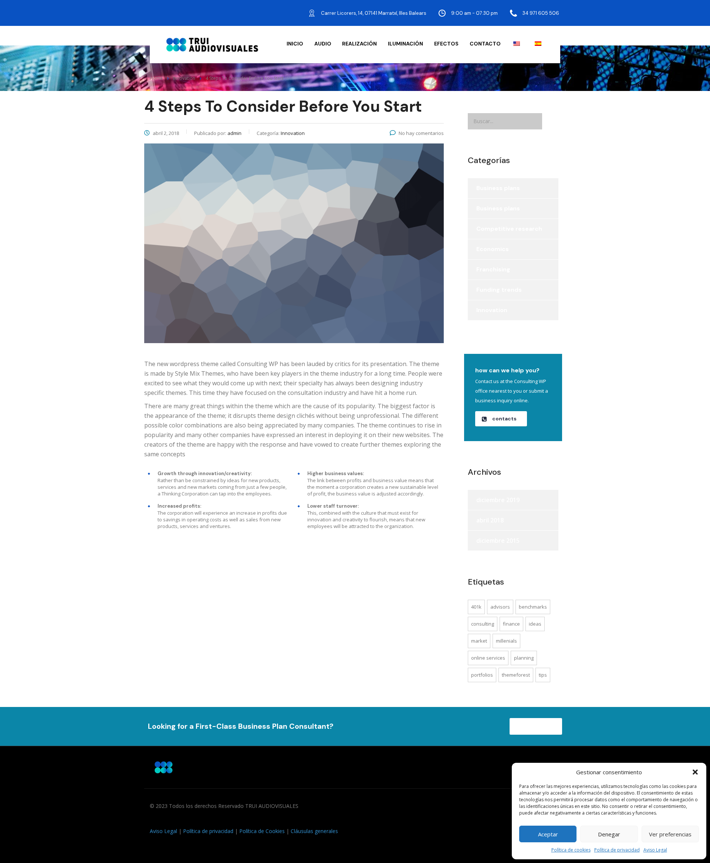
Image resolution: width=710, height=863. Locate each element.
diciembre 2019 (498, 500)
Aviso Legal (655, 850)
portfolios (482, 674)
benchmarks (533, 606)
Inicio (295, 43)
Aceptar (548, 834)
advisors (500, 606)
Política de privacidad (617, 850)
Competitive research (509, 229)
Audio (322, 43)
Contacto (485, 43)
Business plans (498, 188)
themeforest (516, 674)
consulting (482, 623)
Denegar (609, 834)
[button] (695, 772)
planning (524, 657)
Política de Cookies (262, 831)
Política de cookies (571, 850)
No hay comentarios (421, 133)
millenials (506, 640)
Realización (359, 43)
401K (476, 606)
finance (511, 623)
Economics (492, 249)
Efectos (446, 43)
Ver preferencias (670, 834)
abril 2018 (490, 520)
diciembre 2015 (498, 541)
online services (488, 657)
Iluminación (405, 43)
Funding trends (499, 290)
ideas (535, 623)
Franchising (493, 269)
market (479, 640)
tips (543, 674)
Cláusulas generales (314, 831)
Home (156, 78)
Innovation (491, 310)
